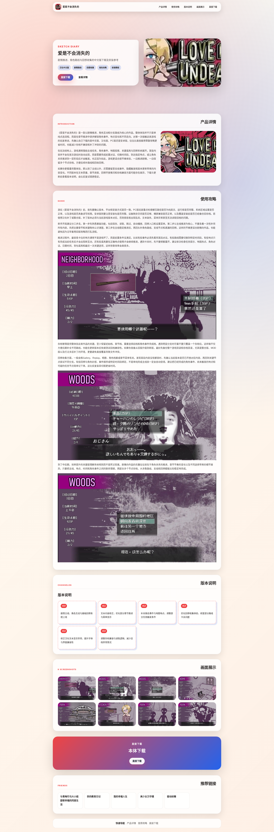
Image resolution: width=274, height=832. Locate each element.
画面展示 (201, 7)
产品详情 (163, 7)
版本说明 (188, 7)
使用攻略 (175, 7)
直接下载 (213, 7)
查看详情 (83, 77)
